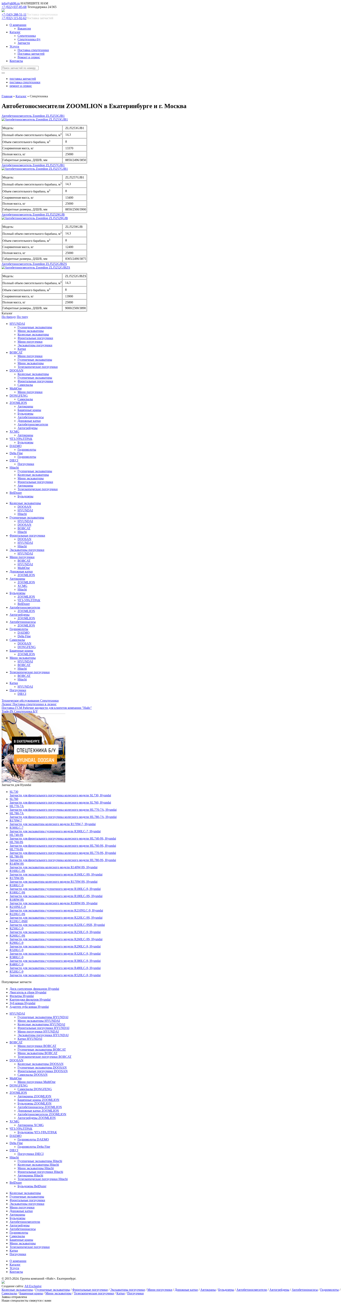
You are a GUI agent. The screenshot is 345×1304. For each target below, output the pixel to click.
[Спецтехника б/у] (33, 781)
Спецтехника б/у (29, 39)
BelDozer (16, 492)
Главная (7, 96)
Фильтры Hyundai (22, 996)
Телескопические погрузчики (38, 367)
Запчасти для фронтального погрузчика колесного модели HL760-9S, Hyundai (63, 843)
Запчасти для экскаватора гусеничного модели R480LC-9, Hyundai (55, 966)
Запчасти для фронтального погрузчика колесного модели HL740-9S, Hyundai (63, 836)
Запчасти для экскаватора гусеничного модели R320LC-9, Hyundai (55, 951)
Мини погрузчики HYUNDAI (38, 1031)
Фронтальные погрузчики (35, 338)
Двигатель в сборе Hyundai (28, 992)
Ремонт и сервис (29, 57)
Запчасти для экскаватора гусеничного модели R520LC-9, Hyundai (55, 973)
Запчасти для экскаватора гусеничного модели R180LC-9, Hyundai (55, 887)
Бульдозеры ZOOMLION (35, 1103)
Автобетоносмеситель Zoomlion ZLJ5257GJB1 (33, 165)
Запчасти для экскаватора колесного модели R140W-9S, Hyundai (53, 865)
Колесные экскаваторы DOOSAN (40, 1064)
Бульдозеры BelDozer (32, 1186)
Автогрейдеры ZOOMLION (37, 1118)
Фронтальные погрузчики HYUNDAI (43, 1028)
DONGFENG (19, 395)
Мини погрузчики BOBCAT (37, 1046)
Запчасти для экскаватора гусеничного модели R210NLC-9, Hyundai (56, 908)
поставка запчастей (23, 78)
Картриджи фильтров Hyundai (30, 999)
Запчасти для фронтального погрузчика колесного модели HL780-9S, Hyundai (63, 858)
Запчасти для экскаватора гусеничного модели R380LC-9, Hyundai (55, 958)
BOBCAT (16, 352)
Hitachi (14, 467)
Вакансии (24, 28)
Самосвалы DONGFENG (35, 1089)
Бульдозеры (25, 413)
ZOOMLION (18, 402)
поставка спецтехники (25, 82)
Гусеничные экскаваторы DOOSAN (42, 1067)
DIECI (14, 460)
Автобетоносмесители (33, 424)
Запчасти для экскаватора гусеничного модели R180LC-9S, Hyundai (56, 894)
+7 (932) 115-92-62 (14, 18)
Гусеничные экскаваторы (35, 327)
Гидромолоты (27, 449)
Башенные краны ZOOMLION (38, 1100)
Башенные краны (29, 410)
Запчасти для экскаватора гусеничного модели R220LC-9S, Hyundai (56, 915)
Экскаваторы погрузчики (35, 345)
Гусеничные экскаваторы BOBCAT (42, 1049)
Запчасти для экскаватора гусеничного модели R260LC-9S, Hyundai (56, 937)
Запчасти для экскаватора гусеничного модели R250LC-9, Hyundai (55, 930)
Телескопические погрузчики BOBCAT (44, 1056)
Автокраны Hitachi (30, 1175)
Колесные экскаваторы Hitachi (38, 1164)
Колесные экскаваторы (33, 334)
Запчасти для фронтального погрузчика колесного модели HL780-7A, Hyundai (63, 815)
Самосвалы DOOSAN (33, 1074)
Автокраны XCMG (31, 1125)
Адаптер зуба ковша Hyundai (29, 1006)
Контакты (16, 61)
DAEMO (16, 446)
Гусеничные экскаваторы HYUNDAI (43, 1017)
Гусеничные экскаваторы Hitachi (40, 1161)
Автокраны (25, 406)
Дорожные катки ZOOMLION (38, 1110)
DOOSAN (16, 370)
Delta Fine (16, 453)
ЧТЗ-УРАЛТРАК (21, 438)
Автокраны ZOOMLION (34, 1096)
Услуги (14, 46)
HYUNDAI (17, 323)
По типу (22, 317)
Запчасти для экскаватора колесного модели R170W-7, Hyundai (53, 822)
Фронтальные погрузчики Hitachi (40, 1172)
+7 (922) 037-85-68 (14, 7)
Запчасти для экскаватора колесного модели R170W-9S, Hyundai (53, 879)
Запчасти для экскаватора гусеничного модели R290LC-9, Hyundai (55, 944)
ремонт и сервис (21, 86)
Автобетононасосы (31, 417)
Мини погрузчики (30, 341)
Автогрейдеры (28, 428)
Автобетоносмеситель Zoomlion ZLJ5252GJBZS (34, 264)
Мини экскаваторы (31, 331)
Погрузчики (26, 464)
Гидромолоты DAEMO (33, 1139)
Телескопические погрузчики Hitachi (43, 1179)
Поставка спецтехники (33, 50)
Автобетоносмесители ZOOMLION (42, 1114)
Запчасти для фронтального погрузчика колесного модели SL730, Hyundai (60, 793)
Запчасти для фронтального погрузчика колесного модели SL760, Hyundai (60, 800)
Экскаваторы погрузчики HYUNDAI (43, 1035)
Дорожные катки (29, 420)
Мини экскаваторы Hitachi (36, 1168)
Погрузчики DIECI (31, 1154)
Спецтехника (27, 35)
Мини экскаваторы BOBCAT (38, 1053)
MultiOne (16, 388)
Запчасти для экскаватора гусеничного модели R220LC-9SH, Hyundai (57, 922)
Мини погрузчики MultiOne (37, 1082)
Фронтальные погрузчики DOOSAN (43, 1071)
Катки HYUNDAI (30, 1038)
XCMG (14, 431)
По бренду (9, 317)
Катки (22, 349)
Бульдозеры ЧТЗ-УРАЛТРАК (37, 1132)
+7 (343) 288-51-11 (14, 14)
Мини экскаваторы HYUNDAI (39, 1020)
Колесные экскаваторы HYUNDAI (41, 1024)
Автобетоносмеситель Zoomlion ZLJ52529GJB (33, 214)
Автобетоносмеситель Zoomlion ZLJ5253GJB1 (33, 116)
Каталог (15, 32)
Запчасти (24, 43)
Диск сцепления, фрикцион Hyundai (34, 988)
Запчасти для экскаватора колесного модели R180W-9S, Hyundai (53, 901)
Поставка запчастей (31, 53)
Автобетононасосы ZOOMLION (40, 1107)
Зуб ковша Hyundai (22, 1003)
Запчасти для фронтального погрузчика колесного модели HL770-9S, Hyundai (63, 851)
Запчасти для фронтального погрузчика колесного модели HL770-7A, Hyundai (63, 807)
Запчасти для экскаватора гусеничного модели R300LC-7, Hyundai (55, 829)
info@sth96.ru (11, 3)
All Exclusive (33, 1286)
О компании (18, 25)
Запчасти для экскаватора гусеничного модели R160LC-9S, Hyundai (56, 872)
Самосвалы (25, 385)
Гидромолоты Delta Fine (34, 1146)
